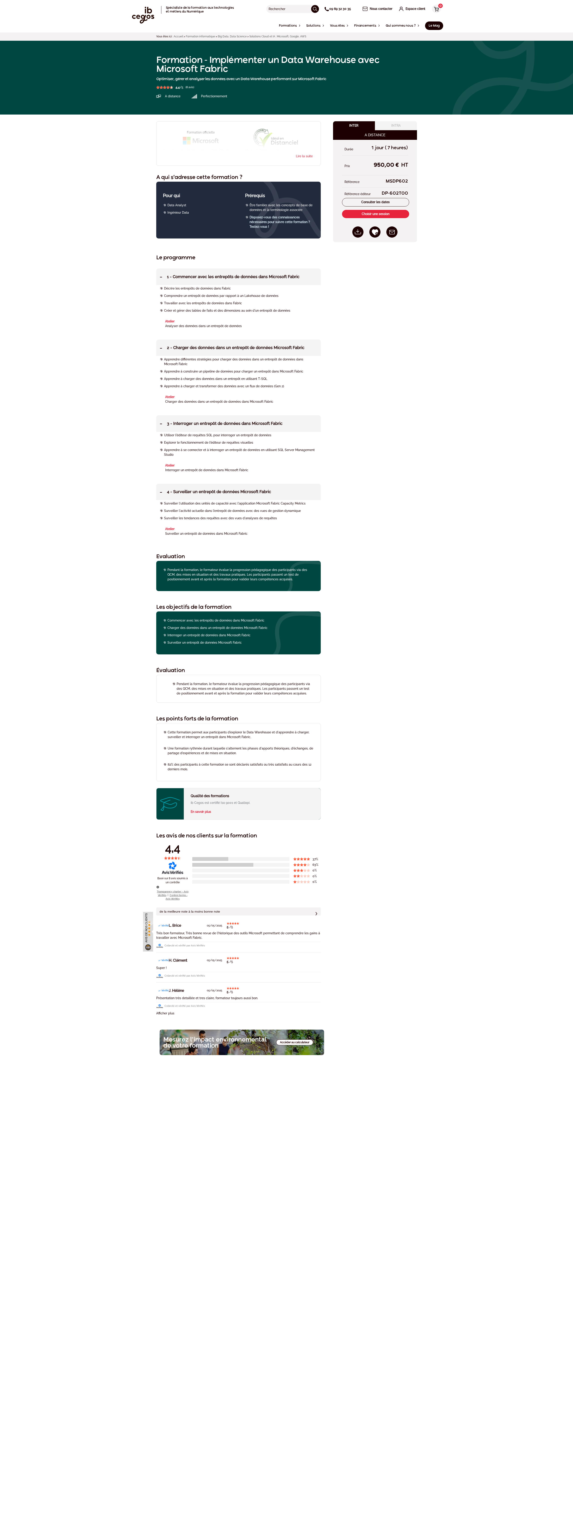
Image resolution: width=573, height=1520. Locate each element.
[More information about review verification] (157, 887)
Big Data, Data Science (232, 36)
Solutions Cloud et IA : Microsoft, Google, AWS (277, 36)
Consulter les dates (375, 202)
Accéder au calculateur (294, 1042)
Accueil (178, 36)
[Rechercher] (315, 9)
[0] (435, 9)
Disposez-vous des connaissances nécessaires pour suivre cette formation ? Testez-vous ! (280, 221)
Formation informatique (200, 36)
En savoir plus (201, 811)
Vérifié (165, 925)
